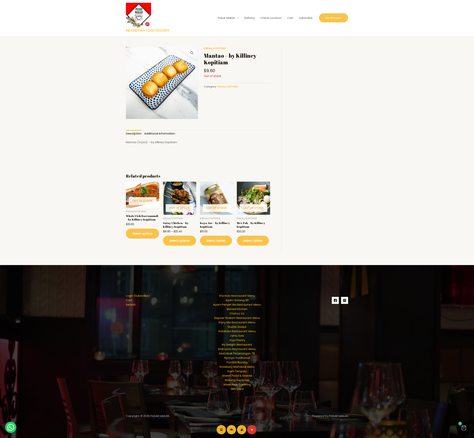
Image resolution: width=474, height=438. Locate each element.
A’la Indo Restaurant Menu (237, 296)
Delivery (249, 18)
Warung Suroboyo (237, 380)
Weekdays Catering (237, 384)
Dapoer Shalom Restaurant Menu (237, 318)
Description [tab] (133, 133)
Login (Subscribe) (138, 296)
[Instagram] (344, 300)
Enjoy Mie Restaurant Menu (237, 322)
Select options (142, 233)
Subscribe (306, 18)
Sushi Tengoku (237, 371)
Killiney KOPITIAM (215, 48)
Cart (290, 18)
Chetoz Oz (237, 313)
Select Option (216, 240)
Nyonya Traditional (237, 358)
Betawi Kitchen (237, 309)
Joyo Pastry (237, 340)
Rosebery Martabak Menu (237, 367)
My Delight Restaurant (237, 344)
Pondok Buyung (237, 362)
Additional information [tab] (159, 133)
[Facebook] (335, 300)
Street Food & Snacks (237, 376)
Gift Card (237, 389)
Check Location (271, 18)
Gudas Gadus (237, 327)
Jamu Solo (237, 336)
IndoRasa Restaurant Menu (237, 331)
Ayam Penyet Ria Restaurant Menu (237, 304)
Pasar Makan (226, 18)
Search (131, 304)
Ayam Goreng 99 (237, 300)
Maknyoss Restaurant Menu (237, 349)
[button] (333, 17)
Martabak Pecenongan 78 (237, 353)
